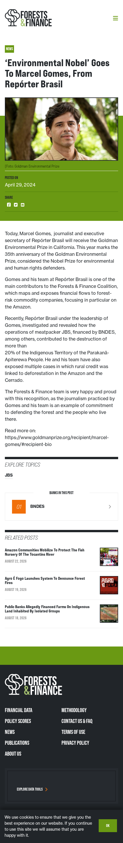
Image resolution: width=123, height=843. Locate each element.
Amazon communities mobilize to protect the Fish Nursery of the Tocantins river (44, 552)
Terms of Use (73, 732)
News (10, 732)
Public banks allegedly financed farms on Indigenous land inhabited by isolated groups (47, 608)
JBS (9, 475)
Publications (17, 743)
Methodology (74, 710)
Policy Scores (18, 721)
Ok (108, 825)
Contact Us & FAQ (76, 721)
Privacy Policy (75, 743)
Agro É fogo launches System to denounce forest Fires (45, 580)
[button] (9, 205)
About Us (13, 753)
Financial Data (18, 710)
